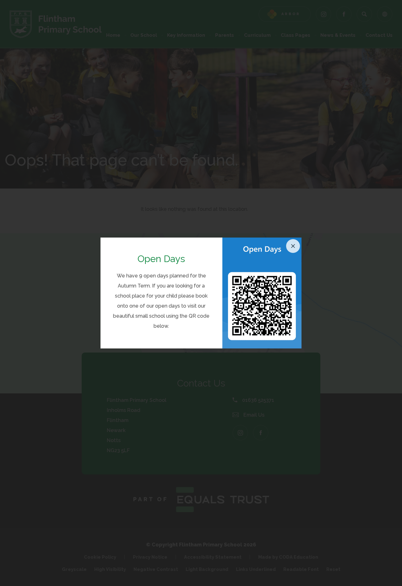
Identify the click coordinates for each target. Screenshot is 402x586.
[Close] (293, 246)
